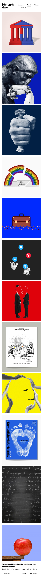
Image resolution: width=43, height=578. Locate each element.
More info (6, 573)
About (36, 5)
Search (23, 7)
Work (29, 5)
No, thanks (33, 573)
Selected (21, 5)
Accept (24, 573)
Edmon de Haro (8, 6)
